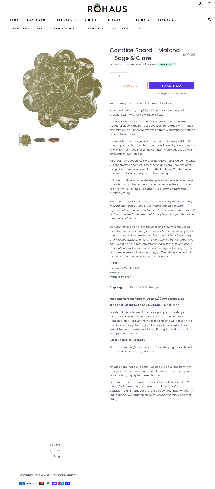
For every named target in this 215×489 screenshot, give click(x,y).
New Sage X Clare (29, 28)
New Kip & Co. (66, 28)
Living (141, 20)
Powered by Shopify (64, 474)
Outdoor (166, 20)
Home (14, 20)
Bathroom (37, 20)
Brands (120, 28)
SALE (141, 28)
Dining (91, 20)
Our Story (54, 450)
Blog (57, 456)
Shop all (96, 28)
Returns (55, 445)
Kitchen (116, 20)
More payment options (172, 93)
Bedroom (65, 20)
